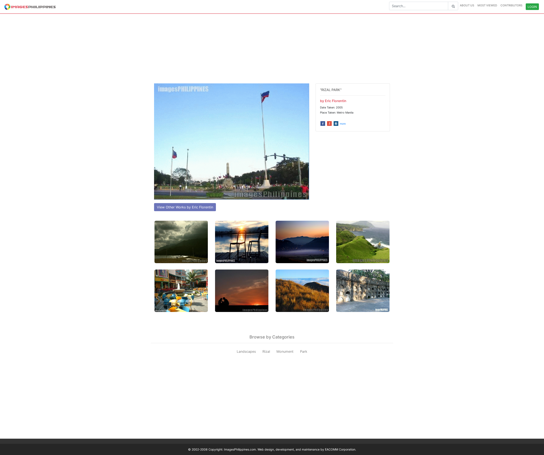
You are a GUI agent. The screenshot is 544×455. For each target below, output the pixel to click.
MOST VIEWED (487, 5)
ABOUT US (467, 5)
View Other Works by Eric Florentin (185, 207)
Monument (284, 351)
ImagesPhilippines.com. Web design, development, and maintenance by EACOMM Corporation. (290, 449)
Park (303, 351)
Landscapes (246, 351)
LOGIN (532, 6)
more (343, 123)
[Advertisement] (272, 48)
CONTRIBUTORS (511, 5)
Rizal (266, 351)
